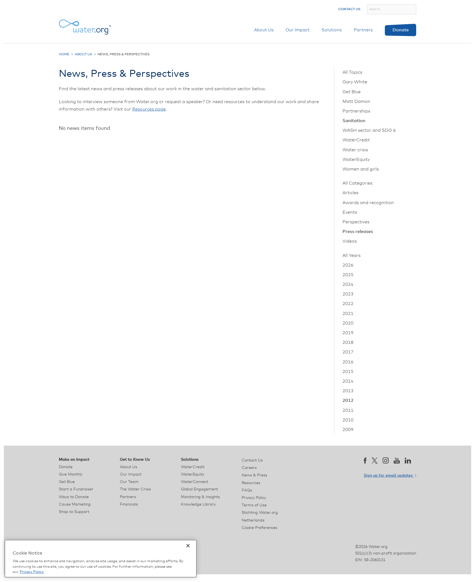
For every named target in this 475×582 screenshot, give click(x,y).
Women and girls (361, 169)
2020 (348, 323)
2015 (348, 371)
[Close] (188, 546)
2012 (348, 400)
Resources (251, 483)
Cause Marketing (75, 504)
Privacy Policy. (32, 572)
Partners (363, 30)
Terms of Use (254, 505)
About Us (264, 30)
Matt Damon (356, 101)
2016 (348, 362)
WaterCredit (356, 140)
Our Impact (298, 30)
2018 (348, 342)
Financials (129, 504)
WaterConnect (194, 482)
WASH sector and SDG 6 (369, 130)
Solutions (332, 30)
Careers (249, 468)
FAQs (247, 490)
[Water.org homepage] (85, 27)
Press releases (358, 231)
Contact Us (349, 9)
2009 (348, 429)
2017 (348, 352)
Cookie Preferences (259, 528)
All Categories (357, 183)
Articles (350, 193)
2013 (348, 391)
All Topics (352, 72)
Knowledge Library (198, 504)
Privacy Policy (254, 498)
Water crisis (355, 150)
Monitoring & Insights (200, 497)
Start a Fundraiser (76, 489)
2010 (348, 420)
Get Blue (352, 92)
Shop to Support (74, 512)
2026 (348, 265)
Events (350, 212)
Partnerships (356, 111)
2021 (348, 313)
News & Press (254, 475)
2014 (348, 381)
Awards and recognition (368, 203)
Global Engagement (199, 489)
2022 (348, 303)
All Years (352, 255)
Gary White (355, 82)
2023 (348, 294)
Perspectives (356, 222)
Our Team (129, 482)
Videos (350, 241)
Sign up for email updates (389, 475)
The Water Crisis (135, 489)
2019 (348, 333)
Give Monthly (70, 474)
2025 (348, 275)
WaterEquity (356, 159)
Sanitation (354, 121)
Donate (401, 30)
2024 (348, 284)
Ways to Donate (74, 497)
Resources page (149, 109)
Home (64, 54)
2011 (348, 410)
